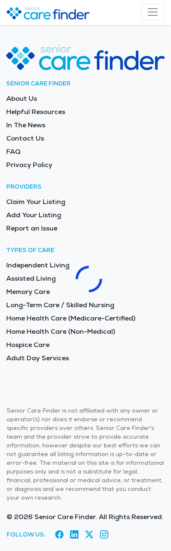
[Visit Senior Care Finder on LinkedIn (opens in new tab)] (74, 535)
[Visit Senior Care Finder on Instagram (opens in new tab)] (104, 535)
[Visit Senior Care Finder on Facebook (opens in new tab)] (59, 535)
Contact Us (25, 138)
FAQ (13, 151)
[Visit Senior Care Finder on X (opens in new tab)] (89, 535)
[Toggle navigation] (152, 12)
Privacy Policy (29, 164)
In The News (25, 125)
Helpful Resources (35, 111)
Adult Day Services (37, 358)
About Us (21, 98)
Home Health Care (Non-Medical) (60, 331)
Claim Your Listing (35, 201)
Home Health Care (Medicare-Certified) (70, 318)
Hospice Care (27, 344)
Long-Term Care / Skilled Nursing (60, 305)
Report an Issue (31, 228)
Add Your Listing (33, 215)
